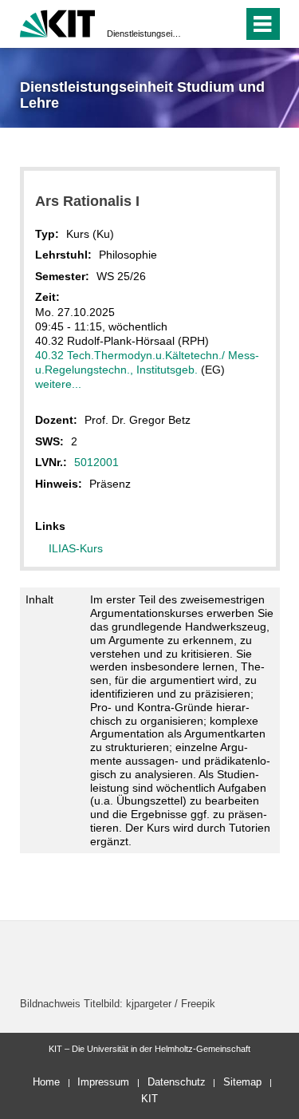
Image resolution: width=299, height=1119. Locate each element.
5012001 (96, 462)
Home (46, 1082)
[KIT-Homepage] (58, 22)
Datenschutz (177, 1082)
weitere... (58, 384)
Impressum (103, 1082)
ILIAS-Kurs (76, 548)
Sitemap (242, 1082)
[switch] (202, 24)
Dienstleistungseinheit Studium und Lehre (145, 33)
